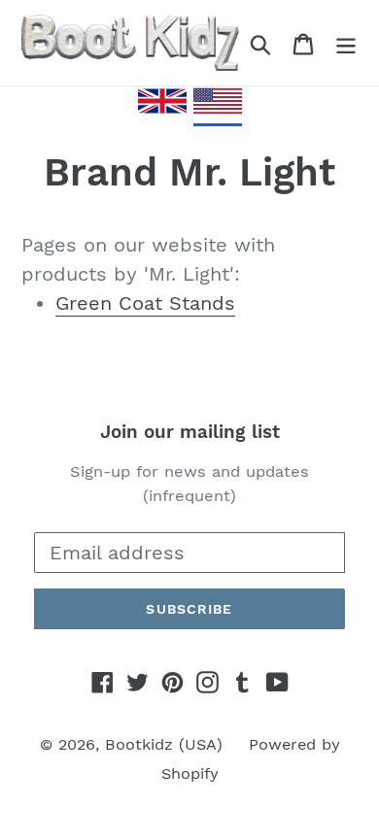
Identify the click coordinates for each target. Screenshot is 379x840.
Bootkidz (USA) (164, 744)
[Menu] (346, 42)
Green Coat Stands (145, 303)
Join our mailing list (190, 432)
